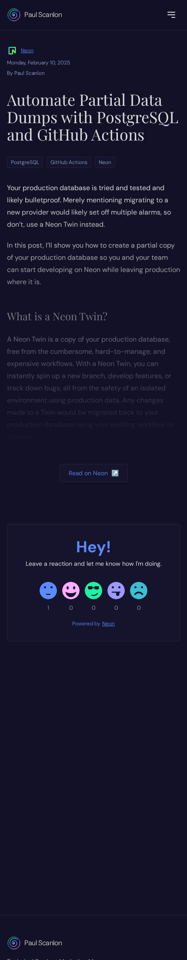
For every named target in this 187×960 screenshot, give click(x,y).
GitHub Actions (68, 162)
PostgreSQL (25, 162)
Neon (27, 50)
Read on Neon (94, 473)
